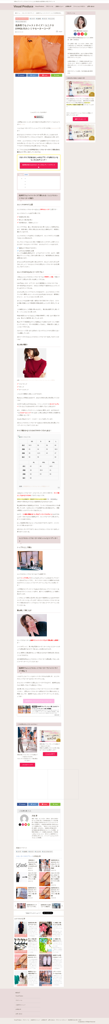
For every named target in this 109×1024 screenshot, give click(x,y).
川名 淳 (60, 31)
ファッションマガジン (79, 6)
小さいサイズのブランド (22, 18)
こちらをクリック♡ (27, 764)
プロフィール (49, 6)
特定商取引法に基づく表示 (74, 1020)
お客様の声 (68, 6)
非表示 (26, 174)
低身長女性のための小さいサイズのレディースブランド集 (38, 166)
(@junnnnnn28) (54, 128)
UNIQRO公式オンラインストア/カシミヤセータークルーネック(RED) (37, 380)
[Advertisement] (38, 95)
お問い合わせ (90, 6)
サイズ (45, 18)
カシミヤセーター (21, 21)
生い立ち (22, 124)
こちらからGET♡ (50, 754)
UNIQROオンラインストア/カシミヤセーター (38, 701)
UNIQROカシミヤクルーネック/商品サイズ (36, 486)
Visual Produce (39, 6)
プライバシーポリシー (61, 1020)
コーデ (33, 18)
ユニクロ (52, 18)
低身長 (39, 18)
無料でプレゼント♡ (80, 119)
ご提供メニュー (59, 6)
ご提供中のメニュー (21, 1004)
